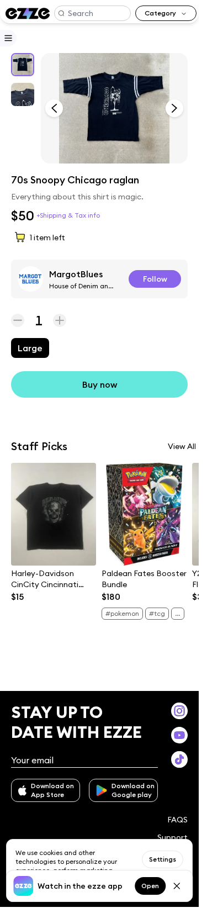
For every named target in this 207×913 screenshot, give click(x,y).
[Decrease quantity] (17, 320)
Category (160, 13)
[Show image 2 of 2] (22, 94)
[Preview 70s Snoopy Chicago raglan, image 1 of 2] (114, 108)
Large (30, 347)
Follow (155, 279)
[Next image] (174, 108)
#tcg (157, 613)
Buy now (99, 384)
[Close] (176, 886)
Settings (162, 859)
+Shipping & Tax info (68, 215)
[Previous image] (54, 108)
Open (150, 886)
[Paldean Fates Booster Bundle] (144, 514)
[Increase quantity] (59, 320)
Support (172, 837)
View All (182, 446)
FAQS (177, 820)
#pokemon (122, 613)
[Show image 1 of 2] (22, 64)
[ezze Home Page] (28, 13)
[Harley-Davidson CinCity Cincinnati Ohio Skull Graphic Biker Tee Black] (53, 514)
